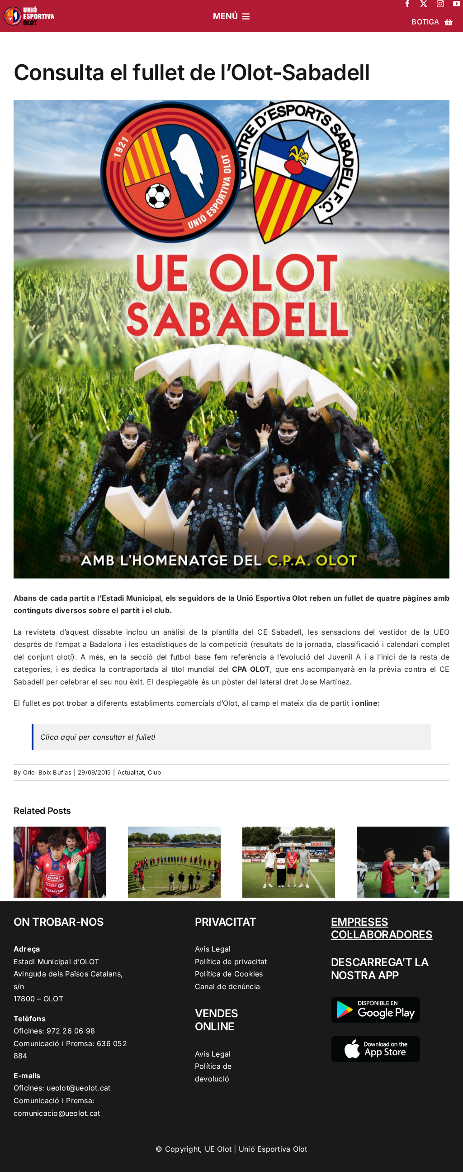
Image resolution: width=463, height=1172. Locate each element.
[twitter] (423, 3)
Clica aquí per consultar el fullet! (98, 736)
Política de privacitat (231, 961)
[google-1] (375, 1000)
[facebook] (407, 3)
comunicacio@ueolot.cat (57, 1113)
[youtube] (456, 3)
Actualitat (131, 772)
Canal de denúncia (227, 986)
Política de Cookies (229, 973)
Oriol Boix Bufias (47, 772)
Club (154, 772)
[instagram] (440, 3)
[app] (375, 1039)
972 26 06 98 (71, 1030)
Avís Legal (213, 948)
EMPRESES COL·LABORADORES (382, 928)
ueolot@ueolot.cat (78, 1087)
